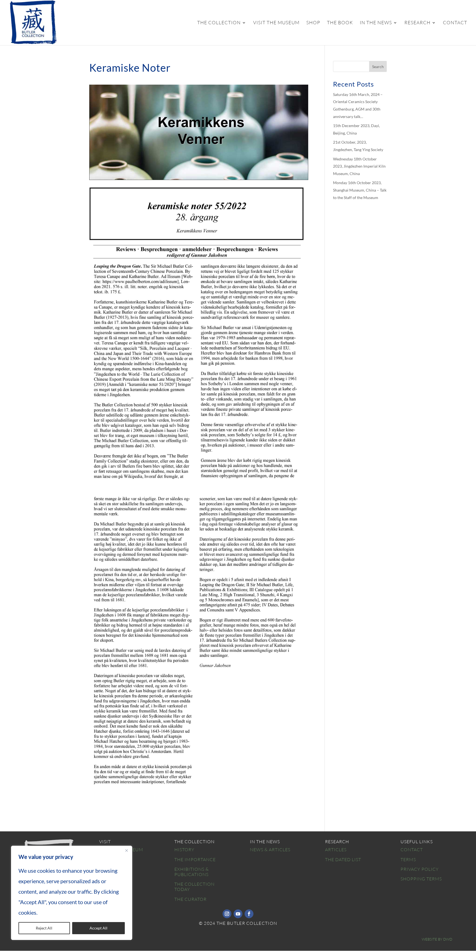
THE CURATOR (190, 899)
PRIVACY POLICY (420, 869)
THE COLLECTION (219, 23)
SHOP (313, 23)
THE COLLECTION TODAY (194, 886)
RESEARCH (417, 23)
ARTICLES (336, 849)
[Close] (126, 850)
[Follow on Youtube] (238, 913)
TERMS (408, 859)
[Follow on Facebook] (249, 913)
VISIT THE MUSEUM (276, 23)
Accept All (98, 928)
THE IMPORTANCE (195, 859)
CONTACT (455, 23)
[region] (71, 893)
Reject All (44, 928)
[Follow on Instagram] (227, 913)
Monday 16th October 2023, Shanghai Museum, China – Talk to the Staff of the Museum (359, 190)
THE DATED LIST (343, 859)
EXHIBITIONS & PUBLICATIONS (191, 871)
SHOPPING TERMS (421, 879)
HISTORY (184, 849)
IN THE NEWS (376, 23)
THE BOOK (340, 23)
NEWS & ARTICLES (270, 849)
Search (378, 66)
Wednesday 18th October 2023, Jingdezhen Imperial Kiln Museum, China (359, 166)
